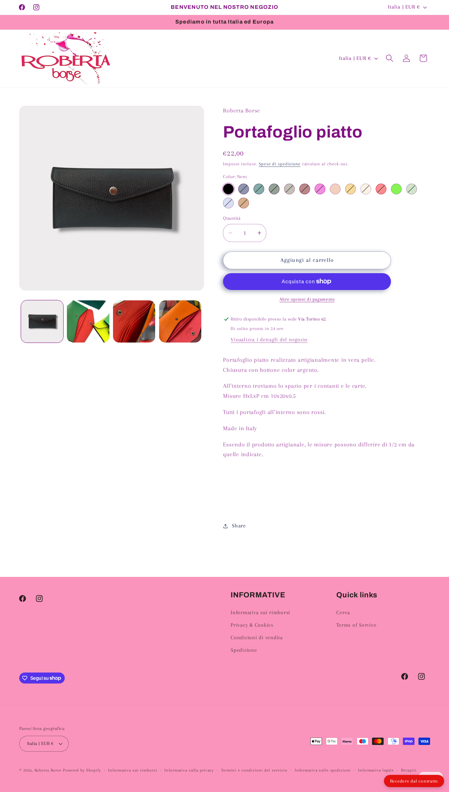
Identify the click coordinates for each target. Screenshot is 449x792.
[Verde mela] (396, 189)
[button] (389, 58)
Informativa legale (376, 770)
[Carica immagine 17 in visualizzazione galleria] (134, 321)
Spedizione (244, 650)
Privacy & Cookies (252, 625)
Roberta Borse (48, 770)
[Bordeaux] (304, 189)
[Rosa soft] (335, 189)
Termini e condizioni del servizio (254, 770)
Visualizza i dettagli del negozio (269, 340)
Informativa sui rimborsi (260, 612)
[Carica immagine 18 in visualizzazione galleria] (180, 321)
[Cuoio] (243, 203)
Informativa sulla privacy (189, 770)
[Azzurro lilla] (228, 203)
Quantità (231, 218)
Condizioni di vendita (257, 637)
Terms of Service (356, 625)
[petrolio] (259, 189)
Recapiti (409, 770)
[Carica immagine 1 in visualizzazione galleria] (42, 321)
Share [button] (239, 526)
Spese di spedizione (280, 163)
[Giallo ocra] (350, 189)
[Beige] (365, 189)
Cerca (343, 612)
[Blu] (243, 189)
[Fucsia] (320, 189)
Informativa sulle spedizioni (323, 770)
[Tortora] (289, 189)
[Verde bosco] (274, 189)
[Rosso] (381, 189)
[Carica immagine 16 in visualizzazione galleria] (88, 321)
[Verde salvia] (411, 189)
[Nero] (228, 189)
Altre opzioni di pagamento (306, 299)
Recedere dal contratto (414, 781)
